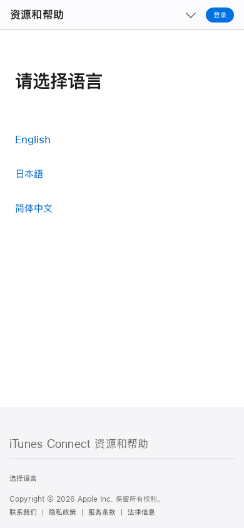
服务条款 (102, 512)
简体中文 (34, 208)
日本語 (29, 173)
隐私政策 (62, 512)
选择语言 (23, 478)
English (33, 139)
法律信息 (141, 512)
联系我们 (23, 512)
